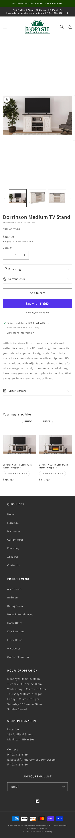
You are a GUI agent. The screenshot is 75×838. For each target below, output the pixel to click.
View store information (20, 332)
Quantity (7, 247)
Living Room (14, 640)
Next (47, 421)
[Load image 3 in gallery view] (57, 198)
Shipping (7, 241)
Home (11, 514)
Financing (13, 548)
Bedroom (12, 597)
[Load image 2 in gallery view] (37, 198)
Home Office (14, 623)
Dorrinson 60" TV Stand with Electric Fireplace (17, 466)
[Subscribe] (63, 786)
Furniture (13, 522)
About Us (12, 556)
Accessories (14, 589)
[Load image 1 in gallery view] (18, 198)
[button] (5, 27)
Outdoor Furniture (18, 657)
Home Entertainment (20, 614)
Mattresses (13, 531)
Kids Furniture (16, 631)
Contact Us (13, 565)
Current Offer (15, 539)
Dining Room (15, 606)
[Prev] (4, 199)
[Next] (71, 199)
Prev (28, 421)
